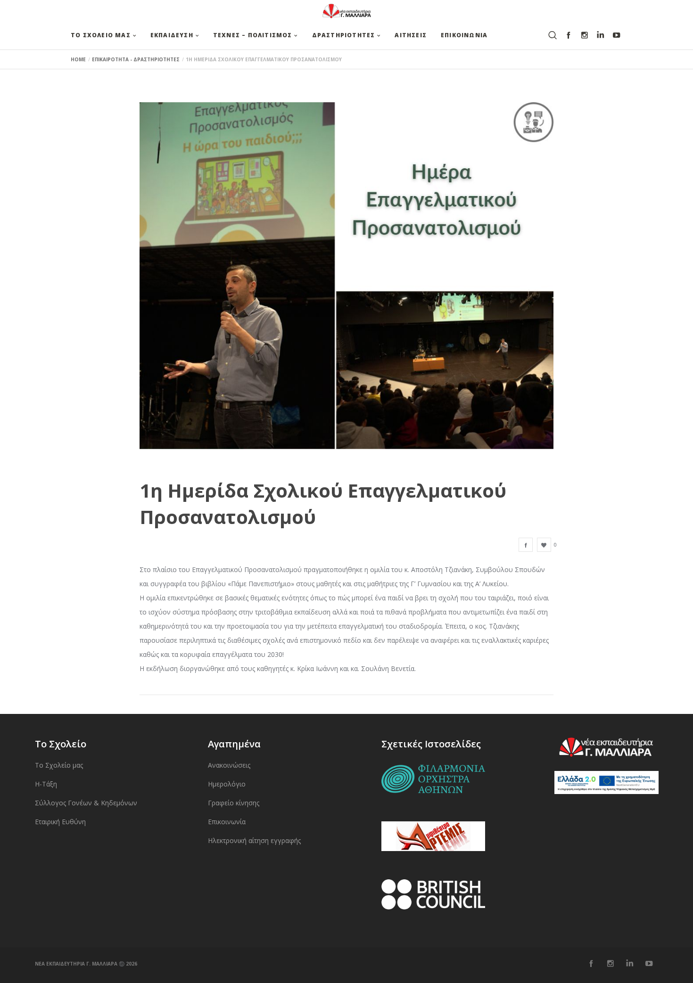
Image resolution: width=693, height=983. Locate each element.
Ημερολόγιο (227, 783)
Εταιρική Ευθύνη (60, 821)
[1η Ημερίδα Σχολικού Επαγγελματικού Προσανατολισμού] (526, 545)
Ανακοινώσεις (229, 765)
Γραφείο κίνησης (233, 802)
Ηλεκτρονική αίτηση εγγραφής (254, 840)
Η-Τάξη (46, 783)
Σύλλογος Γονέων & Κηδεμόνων (86, 802)
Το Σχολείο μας (59, 765)
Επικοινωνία (227, 821)
